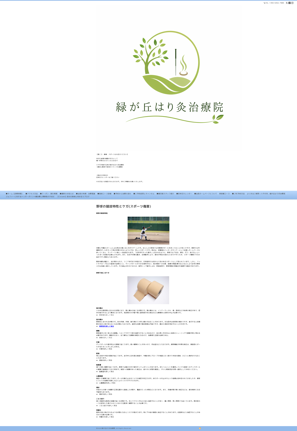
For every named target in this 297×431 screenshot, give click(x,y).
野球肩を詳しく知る (106, 315)
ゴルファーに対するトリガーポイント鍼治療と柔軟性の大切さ (30, 196)
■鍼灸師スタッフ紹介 (165, 193)
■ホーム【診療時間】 (14, 193)
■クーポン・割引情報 (48, 193)
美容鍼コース (224, 193)
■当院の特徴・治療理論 (85, 193)
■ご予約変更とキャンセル (143, 193)
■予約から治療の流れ (122, 193)
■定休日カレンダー (184, 193)
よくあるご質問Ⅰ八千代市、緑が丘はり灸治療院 (266, 193)
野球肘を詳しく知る (106, 326)
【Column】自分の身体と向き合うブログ (73, 196)
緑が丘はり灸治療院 (108, 428)
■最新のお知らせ (67, 193)
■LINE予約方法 (238, 193)
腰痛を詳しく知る (105, 338)
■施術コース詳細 (104, 193)
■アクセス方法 (32, 193)
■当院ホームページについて (205, 193)
